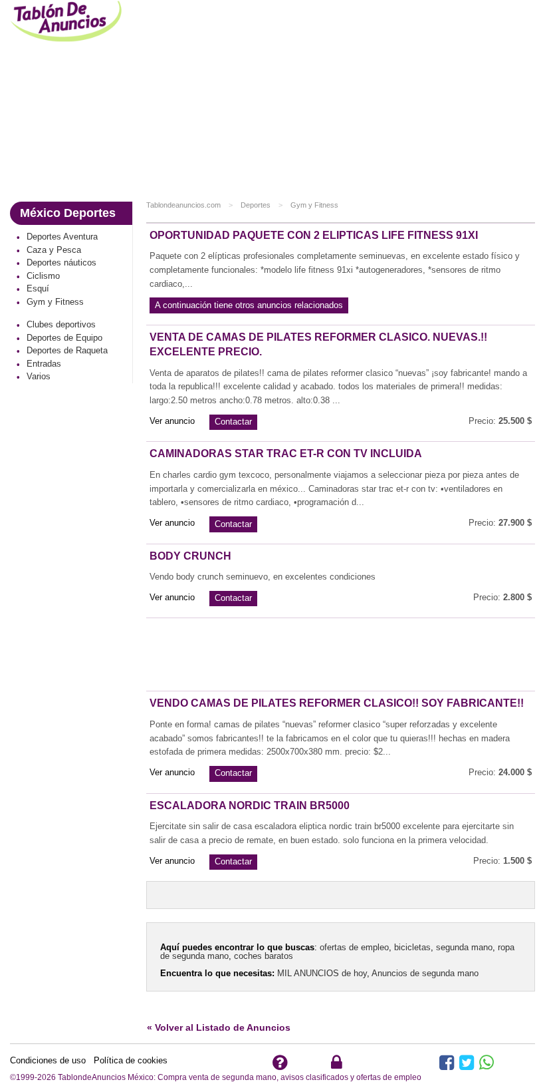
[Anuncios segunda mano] (68, 23)
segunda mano (464, 947)
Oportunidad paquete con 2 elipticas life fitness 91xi (314, 235)
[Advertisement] (340, 100)
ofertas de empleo (354, 947)
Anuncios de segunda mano (425, 973)
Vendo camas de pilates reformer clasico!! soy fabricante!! (337, 703)
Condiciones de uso (48, 1060)
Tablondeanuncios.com (183, 205)
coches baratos (263, 956)
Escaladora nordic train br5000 (250, 805)
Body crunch (190, 556)
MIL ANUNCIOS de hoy (322, 973)
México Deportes (68, 213)
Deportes (256, 205)
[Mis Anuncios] (336, 1066)
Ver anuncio (172, 421)
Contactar (233, 422)
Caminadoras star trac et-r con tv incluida (286, 453)
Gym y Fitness (314, 205)
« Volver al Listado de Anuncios (218, 1027)
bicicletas (412, 947)
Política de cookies (126, 1060)
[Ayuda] (279, 1066)
